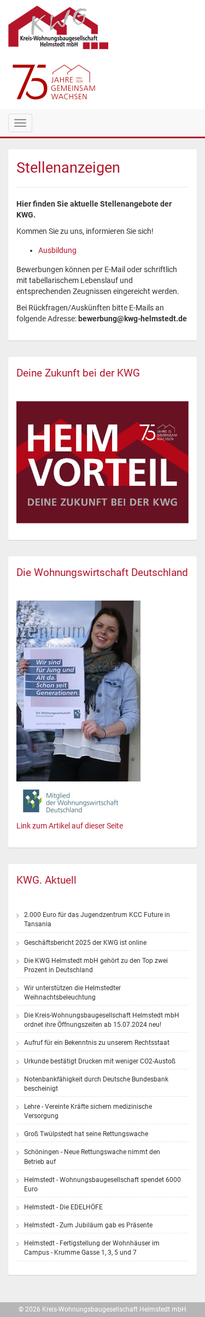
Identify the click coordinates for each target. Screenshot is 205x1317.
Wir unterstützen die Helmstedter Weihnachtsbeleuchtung (72, 992)
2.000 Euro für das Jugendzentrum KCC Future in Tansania (97, 919)
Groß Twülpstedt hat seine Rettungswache (86, 1134)
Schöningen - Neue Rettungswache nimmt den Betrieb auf (92, 1156)
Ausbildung (57, 250)
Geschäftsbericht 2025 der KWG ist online (85, 942)
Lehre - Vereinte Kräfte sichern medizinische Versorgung (88, 1111)
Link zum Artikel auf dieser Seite (69, 825)
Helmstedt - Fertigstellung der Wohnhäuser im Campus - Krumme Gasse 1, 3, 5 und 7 (92, 1247)
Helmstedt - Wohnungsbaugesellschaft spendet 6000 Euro (102, 1184)
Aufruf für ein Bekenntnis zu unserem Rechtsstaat (96, 1042)
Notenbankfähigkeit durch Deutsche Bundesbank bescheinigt (96, 1083)
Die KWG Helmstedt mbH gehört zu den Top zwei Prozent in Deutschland (96, 965)
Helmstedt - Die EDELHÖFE (63, 1207)
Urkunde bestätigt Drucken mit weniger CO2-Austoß (99, 1061)
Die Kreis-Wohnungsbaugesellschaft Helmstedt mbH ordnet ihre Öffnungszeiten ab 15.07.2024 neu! (101, 1020)
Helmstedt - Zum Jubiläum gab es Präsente (88, 1225)
